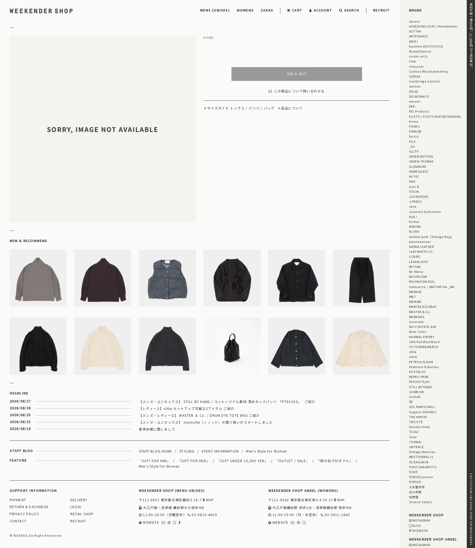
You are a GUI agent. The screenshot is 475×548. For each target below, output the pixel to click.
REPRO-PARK (419, 376)
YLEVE (413, 472)
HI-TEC (414, 176)
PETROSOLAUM (421, 362)
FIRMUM (415, 131)
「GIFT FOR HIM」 (154, 460)
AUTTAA (415, 31)
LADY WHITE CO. (421, 251)
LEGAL (76, 507)
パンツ (254, 108)
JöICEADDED (419, 196)
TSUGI (414, 431)
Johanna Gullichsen (425, 211)
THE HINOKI (418, 417)
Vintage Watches (422, 452)
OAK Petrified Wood (424, 341)
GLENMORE (417, 166)
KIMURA (415, 226)
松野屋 (414, 497)
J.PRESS (415, 201)
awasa (414, 21)
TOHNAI (415, 442)
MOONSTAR (418, 276)
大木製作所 (417, 487)
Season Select (420, 502)
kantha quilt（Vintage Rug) (430, 236)
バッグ (269, 108)
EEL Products (419, 111)
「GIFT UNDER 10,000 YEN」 (242, 460)
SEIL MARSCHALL (422, 406)
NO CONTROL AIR (422, 326)
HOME (208, 38)
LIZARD (414, 256)
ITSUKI (414, 191)
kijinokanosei (420, 241)
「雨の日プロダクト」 (335, 460)
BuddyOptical (420, 51)
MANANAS (417, 316)
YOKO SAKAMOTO (423, 467)
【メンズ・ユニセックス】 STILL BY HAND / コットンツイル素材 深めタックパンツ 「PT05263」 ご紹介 (227, 401)
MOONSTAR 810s (422, 281)
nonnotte (416, 321)
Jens (413, 206)
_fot (412, 146)
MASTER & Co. (420, 311)
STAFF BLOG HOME (155, 451)
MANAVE (415, 291)
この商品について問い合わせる (299, 91)
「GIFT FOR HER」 (194, 460)
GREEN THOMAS (421, 161)
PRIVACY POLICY (25, 514)
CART (297, 10)
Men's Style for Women (266, 451)
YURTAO (415, 481)
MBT (412, 296)
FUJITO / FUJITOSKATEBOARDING (435, 116)
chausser (416, 66)
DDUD (413, 91)
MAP (209, 500)
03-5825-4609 (203, 515)
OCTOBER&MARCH (423, 346)
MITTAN (415, 266)
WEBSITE (150, 522)
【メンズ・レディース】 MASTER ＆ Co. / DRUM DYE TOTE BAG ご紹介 (199, 415)
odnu (413, 356)
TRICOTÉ (416, 422)
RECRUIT (381, 10)
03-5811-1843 (337, 515)
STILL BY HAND (420, 387)
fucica (414, 136)
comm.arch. (418, 56)
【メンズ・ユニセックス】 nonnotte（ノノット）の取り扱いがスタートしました (206, 422)
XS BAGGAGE (419, 462)
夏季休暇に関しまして (157, 429)
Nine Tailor (417, 331)
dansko (415, 86)
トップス (237, 108)
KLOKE (414, 231)
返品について (292, 108)
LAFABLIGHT (419, 261)
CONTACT (18, 521)
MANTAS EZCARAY (423, 306)
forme (414, 121)
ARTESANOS (418, 36)
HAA (412, 181)
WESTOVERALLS (421, 456)
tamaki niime (419, 426)
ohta (412, 351)
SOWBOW (416, 392)
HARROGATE (418, 171)
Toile (413, 437)
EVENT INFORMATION (220, 451)
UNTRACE (416, 447)
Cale (412, 61)
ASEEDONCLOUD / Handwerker (433, 26)
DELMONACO (419, 96)
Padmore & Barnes (424, 367)
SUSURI (415, 396)
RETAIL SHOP (82, 514)
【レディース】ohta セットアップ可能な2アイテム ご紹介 (186, 408)
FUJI (412, 141)
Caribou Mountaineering (428, 71)
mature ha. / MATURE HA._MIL (432, 286)
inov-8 (414, 186)
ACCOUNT (323, 10)
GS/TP (414, 151)
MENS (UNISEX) (215, 10)
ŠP (411, 401)
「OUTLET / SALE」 (292, 460)
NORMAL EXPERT (422, 337)
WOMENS (245, 10)
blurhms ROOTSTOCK (426, 46)
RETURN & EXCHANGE (29, 507)
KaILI (413, 216)
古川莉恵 (415, 492)
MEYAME (415, 301)
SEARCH (351, 10)
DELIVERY (79, 500)
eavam (414, 101)
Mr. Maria (416, 271)
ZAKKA (267, 10)
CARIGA (415, 76)
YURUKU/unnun (421, 477)
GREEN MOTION (421, 156)
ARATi (413, 41)
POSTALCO (417, 371)
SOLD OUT (296, 74)
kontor (414, 221)
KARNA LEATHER (421, 246)
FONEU (414, 126)
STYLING (186, 451)
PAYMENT (18, 500)
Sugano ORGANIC (423, 412)
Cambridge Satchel (424, 81)
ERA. (412, 106)
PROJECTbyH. (419, 381)
